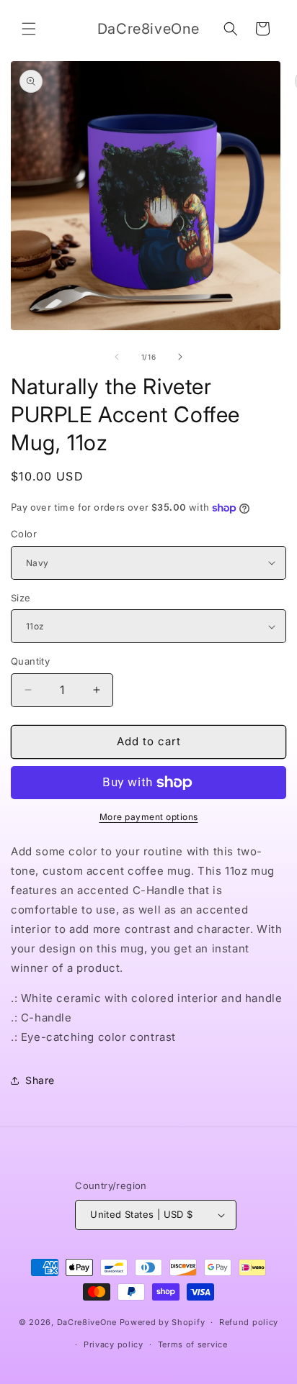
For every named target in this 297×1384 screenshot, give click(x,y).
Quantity (30, 661)
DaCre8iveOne (87, 1322)
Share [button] (40, 1080)
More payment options (148, 816)
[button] (29, 29)
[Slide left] (117, 357)
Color (24, 534)
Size (21, 598)
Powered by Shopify (162, 1322)
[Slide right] (180, 357)
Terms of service (193, 1344)
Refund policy (248, 1322)
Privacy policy (113, 1344)
